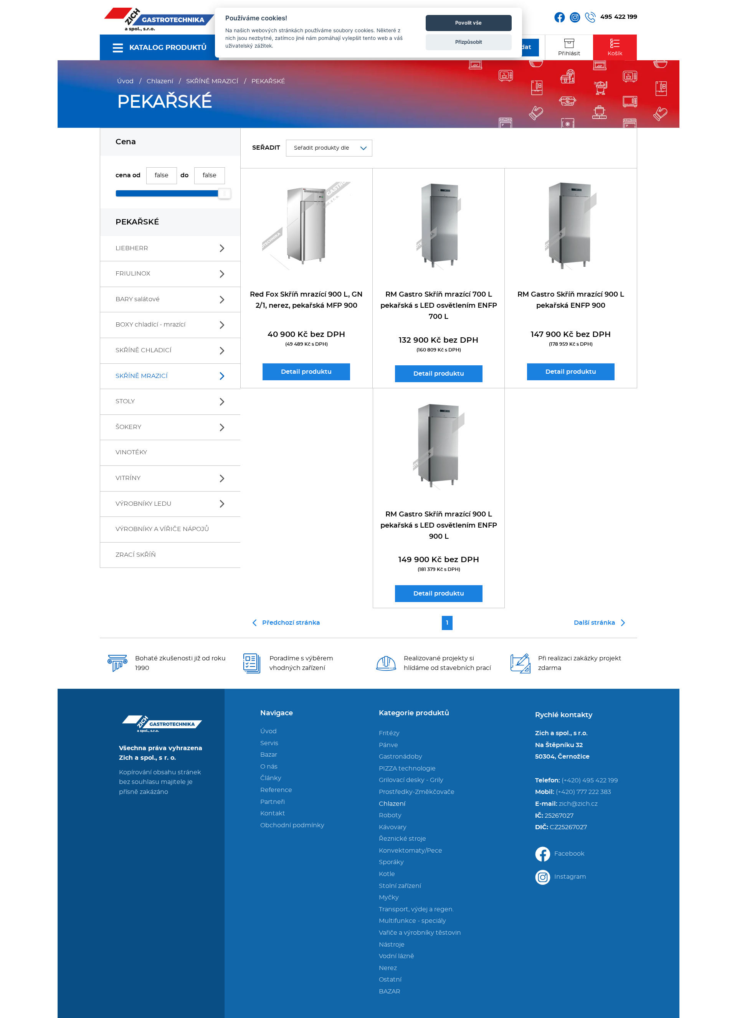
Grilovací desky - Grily (411, 780)
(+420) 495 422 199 (590, 780)
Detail (306, 372)
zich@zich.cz (578, 804)
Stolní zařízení (400, 886)
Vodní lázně (396, 956)
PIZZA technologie (407, 769)
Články (270, 778)
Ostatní (390, 980)
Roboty (390, 815)
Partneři (272, 802)
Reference (276, 790)
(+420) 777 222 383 (583, 792)
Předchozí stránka (291, 623)
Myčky (389, 897)
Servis (269, 743)
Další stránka (594, 623)
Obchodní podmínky (292, 825)
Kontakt (272, 813)
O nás (269, 767)
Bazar (268, 755)
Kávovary (393, 827)
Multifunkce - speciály (412, 921)
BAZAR (389, 991)
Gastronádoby (400, 757)
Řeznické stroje (402, 839)
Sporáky (391, 862)
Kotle (387, 874)
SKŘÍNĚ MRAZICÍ (212, 81)
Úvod (125, 81)
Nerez (388, 968)
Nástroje (392, 945)
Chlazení (160, 81)
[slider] (224, 193)
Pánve (388, 745)
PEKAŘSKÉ (268, 81)
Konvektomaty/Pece (410, 851)
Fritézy (389, 733)
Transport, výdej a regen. (416, 909)
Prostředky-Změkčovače (416, 792)
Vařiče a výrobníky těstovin (420, 933)
